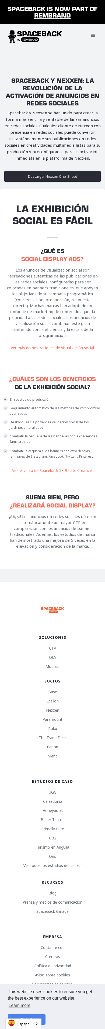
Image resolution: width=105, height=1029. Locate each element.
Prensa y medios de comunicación (52, 902)
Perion (52, 747)
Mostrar (53, 666)
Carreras (52, 957)
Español (24, 1023)
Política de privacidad (52, 966)
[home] (35, 35)
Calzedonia (52, 801)
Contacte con (53, 947)
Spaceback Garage (52, 911)
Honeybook (53, 810)
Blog (52, 893)
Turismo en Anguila (52, 847)
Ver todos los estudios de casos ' (52, 865)
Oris (52, 856)
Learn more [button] (19, 1005)
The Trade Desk (52, 738)
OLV (52, 657)
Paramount (52, 719)
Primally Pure (52, 829)
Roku (52, 728)
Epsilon (52, 701)
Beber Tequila (53, 820)
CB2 (52, 838)
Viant (52, 756)
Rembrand (52, 15)
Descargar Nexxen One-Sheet (52, 176)
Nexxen (52, 710)
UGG (53, 792)
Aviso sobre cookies (52, 975)
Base (52, 692)
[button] (93, 35)
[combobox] (23, 1023)
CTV (52, 648)
